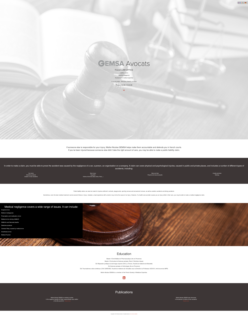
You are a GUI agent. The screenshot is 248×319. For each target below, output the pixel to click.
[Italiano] (243, 2)
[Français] (241, 2)
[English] (239, 2)
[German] (245, 2)
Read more (68, 301)
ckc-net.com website (133, 313)
